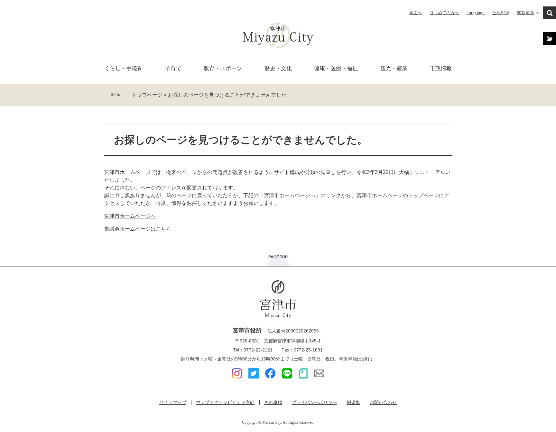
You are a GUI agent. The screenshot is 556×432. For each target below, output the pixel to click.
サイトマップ (172, 402)
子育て (173, 68)
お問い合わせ (383, 402)
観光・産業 (394, 68)
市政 (441, 68)
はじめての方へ (444, 12)
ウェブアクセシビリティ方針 (225, 402)
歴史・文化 (278, 68)
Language (476, 12)
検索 (549, 12)
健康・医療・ (336, 68)
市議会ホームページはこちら (137, 229)
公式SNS (500, 12)
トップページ (147, 95)
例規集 (353, 402)
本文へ (415, 12)
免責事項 (273, 402)
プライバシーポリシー (314, 402)
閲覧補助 (525, 12)
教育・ (223, 68)
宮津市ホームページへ (130, 216)
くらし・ (123, 68)
